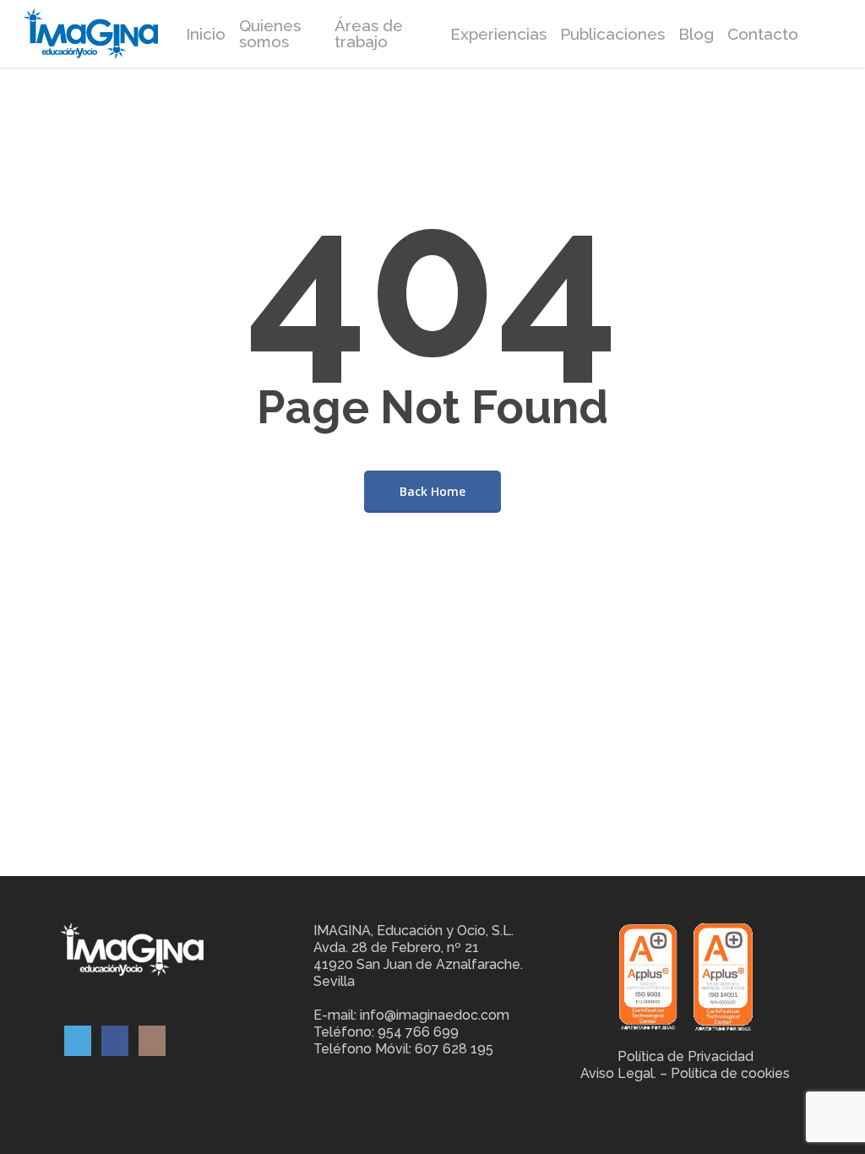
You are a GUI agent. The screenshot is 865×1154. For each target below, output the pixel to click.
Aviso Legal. (618, 1073)
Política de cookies (730, 1073)
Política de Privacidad (685, 1056)
